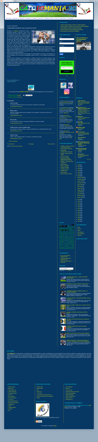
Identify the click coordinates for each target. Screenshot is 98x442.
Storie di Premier (81, 137)
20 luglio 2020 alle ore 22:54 (16, 138)
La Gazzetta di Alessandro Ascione (44, 394)
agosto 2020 (80, 184)
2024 (79, 168)
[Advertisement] (33, 22)
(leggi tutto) (66, 112)
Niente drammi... (81, 128)
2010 (79, 215)
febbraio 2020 (80, 195)
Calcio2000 (70, 18)
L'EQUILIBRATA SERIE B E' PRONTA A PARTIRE (71, 28)
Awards (34, 18)
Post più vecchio (51, 143)
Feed (56, 18)
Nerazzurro (65, 115)
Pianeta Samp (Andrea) (70, 393)
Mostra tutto (89, 159)
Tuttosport (10, 408)
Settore (38, 397)
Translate (69, 270)
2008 (79, 219)
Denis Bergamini (80, 233)
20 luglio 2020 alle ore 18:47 (16, 130)
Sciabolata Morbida (70, 394)
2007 (79, 221)
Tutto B (9, 405)
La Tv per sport (81, 131)
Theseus (79, 229)
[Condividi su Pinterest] (31, 95)
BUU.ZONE (80, 122)
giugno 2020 (80, 188)
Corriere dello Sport (12, 391)
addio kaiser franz (68, 125)
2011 (79, 214)
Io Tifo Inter (39, 393)
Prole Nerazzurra (64, 164)
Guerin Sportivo (11, 396)
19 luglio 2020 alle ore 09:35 (16, 123)
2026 (79, 165)
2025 (79, 166)
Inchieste (22, 18)
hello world (80, 138)
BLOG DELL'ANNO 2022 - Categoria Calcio (66, 259)
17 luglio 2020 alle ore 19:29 (16, 106)
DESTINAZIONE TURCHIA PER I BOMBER (70, 31)
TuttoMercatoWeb (12, 407)
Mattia (78, 227)
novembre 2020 (80, 179)
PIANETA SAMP (81, 127)
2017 (79, 203)
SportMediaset (11, 404)
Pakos (78, 230)
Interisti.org (39, 391)
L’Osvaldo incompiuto (82, 145)
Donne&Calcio (63, 150)
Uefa (9, 410)
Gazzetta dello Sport (12, 393)
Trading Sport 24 (69, 399)
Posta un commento (13, 141)
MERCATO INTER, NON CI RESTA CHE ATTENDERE (77, 333)
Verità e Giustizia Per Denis (66, 173)
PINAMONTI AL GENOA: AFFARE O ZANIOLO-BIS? (77, 283)
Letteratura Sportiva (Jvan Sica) (72, 391)
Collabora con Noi (49, 18)
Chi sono (41, 18)
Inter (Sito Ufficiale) (12, 397)
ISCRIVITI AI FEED (24, 91)
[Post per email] (24, 95)
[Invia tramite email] (26, 95)
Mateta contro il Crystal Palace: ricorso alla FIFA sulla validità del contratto (84, 103)
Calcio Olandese (69, 386)
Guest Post (28, 18)
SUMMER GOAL (64, 170)
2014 (79, 208)
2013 (79, 210)
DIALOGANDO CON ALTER (66, 148)
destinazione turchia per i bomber (66, 102)
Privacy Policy (63, 18)
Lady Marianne (80, 232)
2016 (79, 205)
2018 (79, 201)
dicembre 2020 (80, 177)
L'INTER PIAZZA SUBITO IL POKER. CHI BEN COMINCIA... (73, 24)
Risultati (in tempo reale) (13, 402)
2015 (79, 206)
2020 (79, 175)
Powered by (63, 75)
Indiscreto (68, 388)
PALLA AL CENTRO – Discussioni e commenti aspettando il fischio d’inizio (66, 159)
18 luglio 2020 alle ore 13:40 (16, 115)
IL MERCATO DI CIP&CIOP (66, 151)
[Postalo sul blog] (27, 95)
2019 (79, 199)
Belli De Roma (40, 388)
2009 (79, 217)
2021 (79, 174)
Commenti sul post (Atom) (16, 146)
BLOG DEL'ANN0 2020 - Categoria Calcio (66, 256)
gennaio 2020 (80, 197)
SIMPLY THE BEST (65, 165)
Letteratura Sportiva (82, 148)
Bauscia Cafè (81, 154)
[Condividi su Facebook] (30, 95)
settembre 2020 (80, 182)
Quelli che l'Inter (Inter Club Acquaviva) (45, 396)
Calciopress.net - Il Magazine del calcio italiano (84, 108)
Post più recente (10, 143)
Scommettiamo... (64, 172)
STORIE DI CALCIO (65, 169)
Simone (65, 107)
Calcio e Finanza (81, 100)
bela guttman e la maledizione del (66, 108)
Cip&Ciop (79, 235)
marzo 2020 (80, 193)
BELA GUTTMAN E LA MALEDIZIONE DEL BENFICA (72, 29)
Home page (8, 18)
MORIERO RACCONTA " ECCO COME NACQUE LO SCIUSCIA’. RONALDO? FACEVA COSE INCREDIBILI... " (78, 341)
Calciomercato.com (12, 390)
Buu (38, 390)
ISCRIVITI (66, 71)
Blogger (55, 425)
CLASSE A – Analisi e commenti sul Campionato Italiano (67, 147)
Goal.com (10, 394)
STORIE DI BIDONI (65, 167)
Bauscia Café (40, 386)
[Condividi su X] (29, 95)
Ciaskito (65, 101)
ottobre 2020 (80, 181)
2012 (79, 212)
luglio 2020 (79, 186)
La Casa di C (11, 399)
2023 (79, 170)
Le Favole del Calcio (65, 156)
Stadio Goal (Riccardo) (70, 396)
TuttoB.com (80, 116)
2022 (79, 172)
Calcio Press (10, 388)
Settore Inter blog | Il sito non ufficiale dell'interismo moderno (84, 143)
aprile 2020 (79, 191)
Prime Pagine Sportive (13, 401)
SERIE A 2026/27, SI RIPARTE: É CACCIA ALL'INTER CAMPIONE (75, 26)
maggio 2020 (80, 190)
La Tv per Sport (69, 390)
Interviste (15, 18)
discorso (16, 30)
